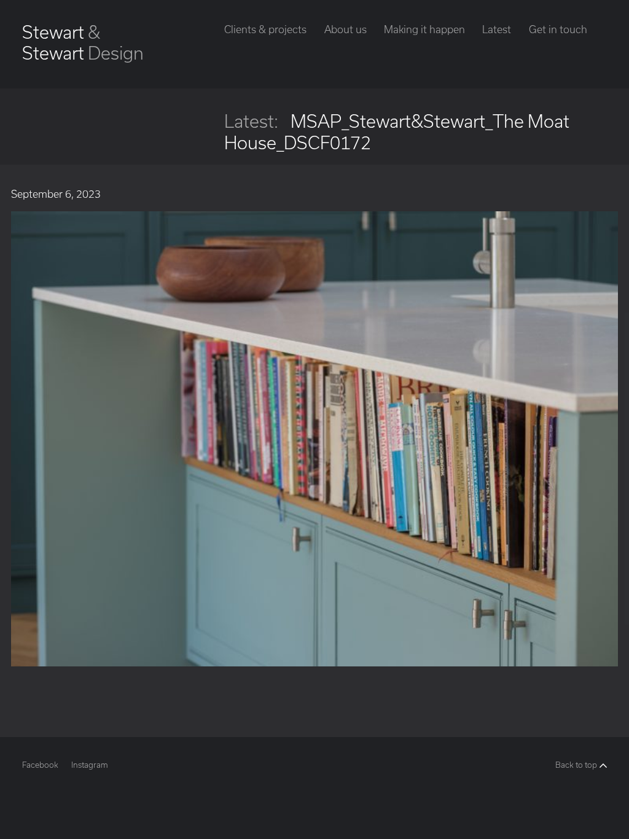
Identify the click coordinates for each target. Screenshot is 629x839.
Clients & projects (265, 29)
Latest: (251, 121)
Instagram (89, 765)
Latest (496, 29)
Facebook (40, 765)
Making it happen (424, 29)
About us (345, 29)
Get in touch (558, 29)
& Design (83, 42)
